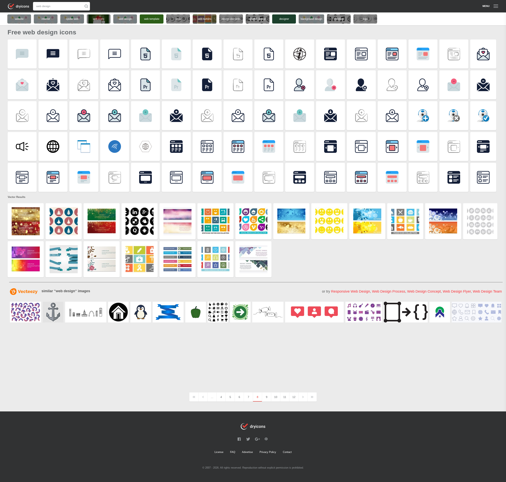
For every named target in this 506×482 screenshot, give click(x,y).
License (218, 452)
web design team (487, 291)
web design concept (424, 291)
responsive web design (350, 291)
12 (293, 397)
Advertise (247, 452)
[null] (25, 312)
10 (275, 397)
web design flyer (457, 291)
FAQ (232, 452)
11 (284, 397)
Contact (287, 452)
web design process (388, 291)
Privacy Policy (268, 452)
